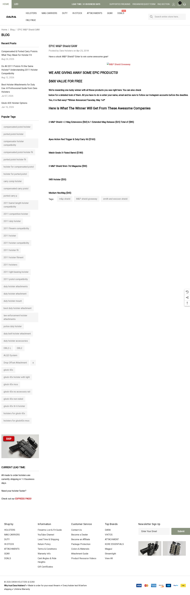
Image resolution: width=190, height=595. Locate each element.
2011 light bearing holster (16, 272)
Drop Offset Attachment (15, 362)
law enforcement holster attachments (15, 317)
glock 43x (8, 370)
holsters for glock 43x (14, 413)
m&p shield (64, 199)
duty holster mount (13, 301)
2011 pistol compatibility (16, 279)
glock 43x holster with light (17, 377)
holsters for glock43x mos (16, 420)
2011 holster (10, 235)
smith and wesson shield (115, 199)
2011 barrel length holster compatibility (16, 205)
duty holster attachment (15, 293)
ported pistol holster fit (15, 159)
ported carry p (10, 195)
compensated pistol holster (17, 127)
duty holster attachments (16, 286)
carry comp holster (13, 181)
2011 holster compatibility (16, 243)
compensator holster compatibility (14, 143)
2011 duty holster (12, 221)
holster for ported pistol (15, 174)
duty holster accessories (16, 341)
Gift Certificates (45, 566)
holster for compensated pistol (19, 166)
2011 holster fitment (13, 257)
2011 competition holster (16, 214)
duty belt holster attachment (17, 333)
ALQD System (10, 355)
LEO (16, 4)
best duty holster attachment (17, 308)
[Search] (151, 17)
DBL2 (19, 348)
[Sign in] (173, 4)
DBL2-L (7, 348)
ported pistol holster (14, 134)
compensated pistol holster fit (18, 152)
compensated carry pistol (16, 188)
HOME (6, 4)
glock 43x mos (11, 384)
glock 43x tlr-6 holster (14, 406)
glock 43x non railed (13, 399)
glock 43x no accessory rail (17, 391)
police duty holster (13, 326)
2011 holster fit (11, 250)
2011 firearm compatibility (16, 228)
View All (109, 558)
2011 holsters (10, 264)
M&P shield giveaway (86, 199)
